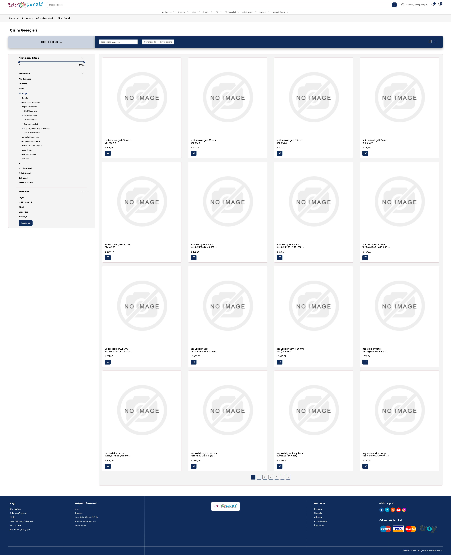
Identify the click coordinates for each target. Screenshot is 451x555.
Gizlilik (13, 517)
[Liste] (435, 41)
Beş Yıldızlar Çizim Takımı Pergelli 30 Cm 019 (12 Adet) (204, 454)
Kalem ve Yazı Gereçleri (32, 146)
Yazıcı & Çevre (279, 12)
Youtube (398, 509)
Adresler (318, 517)
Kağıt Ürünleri (27, 150)
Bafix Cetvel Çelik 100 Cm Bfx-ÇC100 (118, 141)
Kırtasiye (206, 12)
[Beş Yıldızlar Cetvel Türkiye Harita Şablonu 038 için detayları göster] (141, 410)
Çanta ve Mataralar (32, 133)
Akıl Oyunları (166, 12)
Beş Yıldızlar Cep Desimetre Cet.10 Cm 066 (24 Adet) (204, 350)
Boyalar (25, 98)
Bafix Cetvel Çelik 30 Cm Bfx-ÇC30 (375, 141)
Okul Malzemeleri (31, 111)
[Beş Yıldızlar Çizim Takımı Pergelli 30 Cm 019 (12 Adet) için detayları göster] (227, 410)
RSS (393, 509)
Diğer (21, 197)
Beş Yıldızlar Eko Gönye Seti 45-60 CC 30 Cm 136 (375, 454)
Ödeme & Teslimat (18, 513)
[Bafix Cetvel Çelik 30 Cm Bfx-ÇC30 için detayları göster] (399, 97)
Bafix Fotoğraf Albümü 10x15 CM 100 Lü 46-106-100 (203, 245)
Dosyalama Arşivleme (31, 141)
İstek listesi (319, 525)
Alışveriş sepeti (321, 521)
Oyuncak (181, 12)
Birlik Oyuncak (25, 202)
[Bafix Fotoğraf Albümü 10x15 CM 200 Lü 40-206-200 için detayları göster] (313, 201)
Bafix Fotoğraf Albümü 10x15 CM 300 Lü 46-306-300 (375, 245)
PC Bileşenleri (230, 12)
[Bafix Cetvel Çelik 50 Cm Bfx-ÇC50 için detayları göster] (141, 201)
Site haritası (15, 509)
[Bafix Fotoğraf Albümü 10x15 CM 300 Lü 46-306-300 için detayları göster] (399, 201)
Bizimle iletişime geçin (20, 529)
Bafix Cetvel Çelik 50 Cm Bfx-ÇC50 (117, 245)
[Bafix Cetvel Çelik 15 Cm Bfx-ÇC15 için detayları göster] (227, 97)
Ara (76, 509)
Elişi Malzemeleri (30, 115)
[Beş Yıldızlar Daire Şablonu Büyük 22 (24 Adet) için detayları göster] (313, 410)
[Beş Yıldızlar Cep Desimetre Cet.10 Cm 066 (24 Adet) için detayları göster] (227, 305)
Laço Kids (23, 212)
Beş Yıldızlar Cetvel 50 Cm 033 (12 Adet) (290, 350)
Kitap (194, 12)
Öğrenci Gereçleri (29, 106)
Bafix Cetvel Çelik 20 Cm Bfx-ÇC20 (289, 141)
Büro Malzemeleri (29, 154)
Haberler (79, 513)
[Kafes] (431, 41)
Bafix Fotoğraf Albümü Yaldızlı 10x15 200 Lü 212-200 (117, 350)
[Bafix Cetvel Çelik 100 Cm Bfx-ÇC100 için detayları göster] (141, 97)
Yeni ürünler (80, 525)
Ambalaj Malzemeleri (30, 137)
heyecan (387, 509)
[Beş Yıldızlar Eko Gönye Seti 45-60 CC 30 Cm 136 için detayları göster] (399, 410)
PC (217, 12)
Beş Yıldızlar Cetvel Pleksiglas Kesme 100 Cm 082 (375, 350)
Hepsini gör (26, 223)
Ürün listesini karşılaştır (85, 521)
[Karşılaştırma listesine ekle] (179, 66)
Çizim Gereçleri (30, 120)
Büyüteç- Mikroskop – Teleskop (37, 128)
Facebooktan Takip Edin (381, 509)
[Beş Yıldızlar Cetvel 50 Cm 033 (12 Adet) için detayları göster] (313, 305)
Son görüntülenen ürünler (87, 517)
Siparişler (318, 513)
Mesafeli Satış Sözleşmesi (21, 521)
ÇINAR (22, 207)
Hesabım (318, 509)
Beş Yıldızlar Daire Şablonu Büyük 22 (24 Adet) (290, 454)
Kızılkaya (23, 216)
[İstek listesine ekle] (179, 62)
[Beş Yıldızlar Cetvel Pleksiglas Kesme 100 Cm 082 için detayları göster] (399, 305)
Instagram (404, 509)
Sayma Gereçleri (31, 124)
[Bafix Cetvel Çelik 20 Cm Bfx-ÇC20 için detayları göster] (313, 97)
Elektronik (262, 12)
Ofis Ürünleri (247, 12)
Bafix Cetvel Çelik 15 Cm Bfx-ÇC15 (203, 141)
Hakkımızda (15, 525)
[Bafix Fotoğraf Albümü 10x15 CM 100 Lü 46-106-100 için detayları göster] (227, 201)
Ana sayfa (13, 18)
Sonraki (282, 477)
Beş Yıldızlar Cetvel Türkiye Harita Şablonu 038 (116, 454)
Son (288, 477)
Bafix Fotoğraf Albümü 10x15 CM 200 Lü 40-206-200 (290, 245)
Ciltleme (25, 159)
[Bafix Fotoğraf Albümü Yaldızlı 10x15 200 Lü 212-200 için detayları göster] (141, 305)
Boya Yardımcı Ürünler (31, 102)
